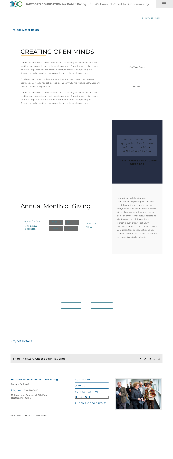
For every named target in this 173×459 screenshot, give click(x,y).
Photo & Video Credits (91, 403)
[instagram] (81, 397)
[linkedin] (90, 397)
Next (157, 18)
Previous (148, 18)
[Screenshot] (81, 1)
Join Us (80, 386)
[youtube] (86, 397)
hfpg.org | (17, 390)
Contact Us (83, 379)
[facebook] (76, 397)
